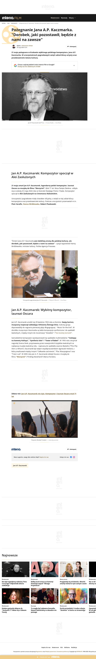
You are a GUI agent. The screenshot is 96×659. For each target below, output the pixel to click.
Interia (4, 23)
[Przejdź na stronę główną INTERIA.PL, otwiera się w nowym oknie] (8, 17)
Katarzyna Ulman (27, 45)
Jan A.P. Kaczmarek (20, 465)
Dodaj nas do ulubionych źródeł (36, 66)
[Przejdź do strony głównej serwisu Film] (18, 17)
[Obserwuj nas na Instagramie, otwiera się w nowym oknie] (73, 457)
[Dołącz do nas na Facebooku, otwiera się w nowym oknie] (70, 457)
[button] (55, 18)
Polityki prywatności (50, 651)
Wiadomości (14, 23)
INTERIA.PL (79, 651)
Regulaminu (39, 651)
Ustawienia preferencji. (63, 651)
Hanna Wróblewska (31, 204)
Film (8, 23)
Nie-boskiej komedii (63, 333)
